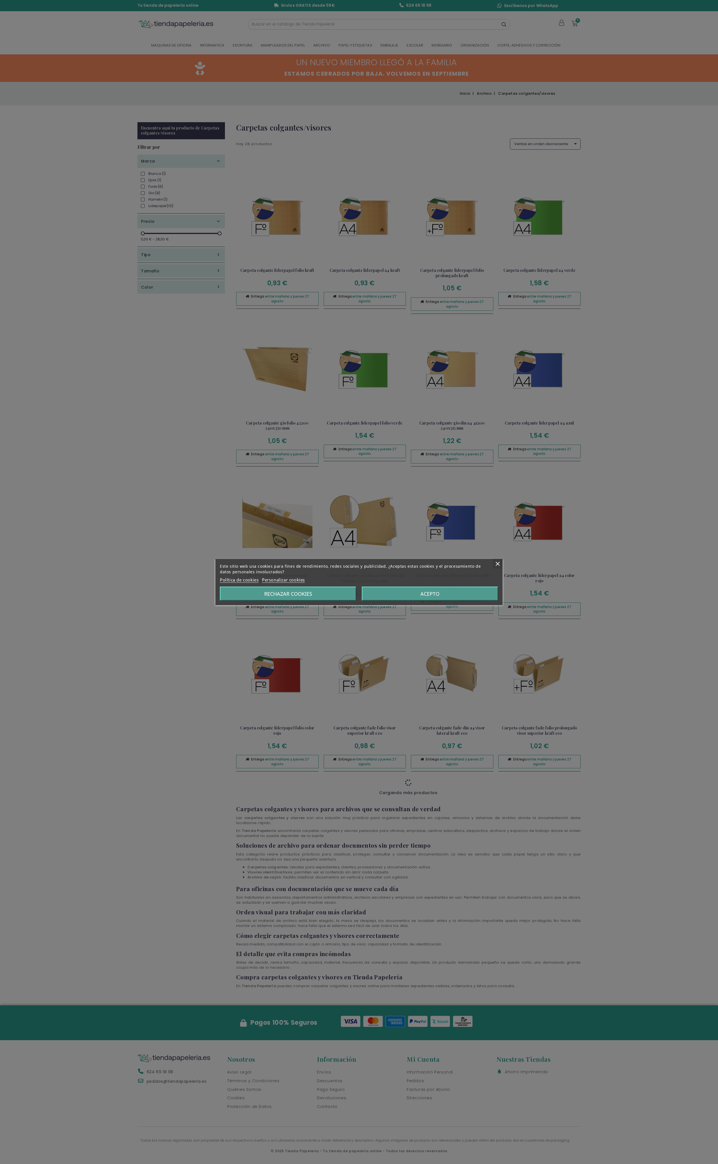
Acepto (429, 593)
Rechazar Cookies (288, 593)
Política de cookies (239, 580)
